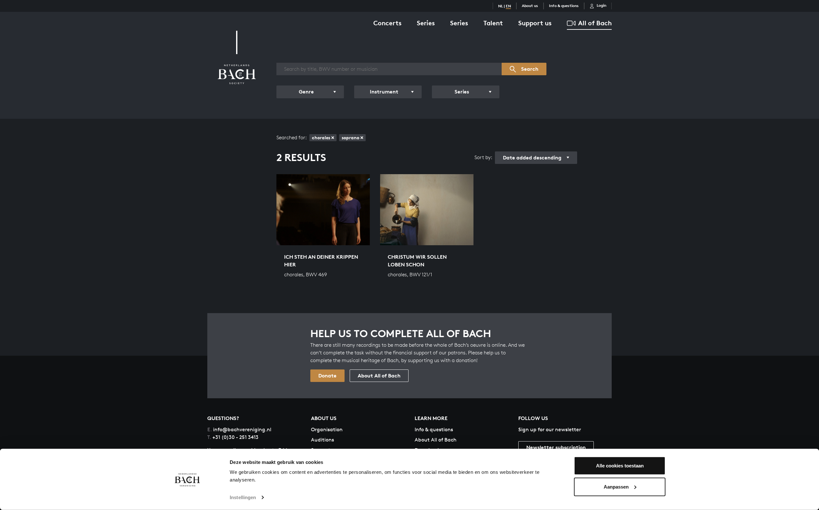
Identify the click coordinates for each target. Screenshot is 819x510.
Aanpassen (616, 486)
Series (426, 23)
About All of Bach (379, 375)
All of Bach (595, 23)
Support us (535, 23)
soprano (350, 137)
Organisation (327, 429)
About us (530, 5)
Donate (327, 375)
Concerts (387, 23)
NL (500, 6)
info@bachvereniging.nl (239, 429)
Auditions (322, 440)
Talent (493, 23)
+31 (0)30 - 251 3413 (232, 437)
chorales (321, 137)
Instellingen (243, 497)
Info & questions (564, 5)
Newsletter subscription (556, 447)
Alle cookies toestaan (620, 465)
